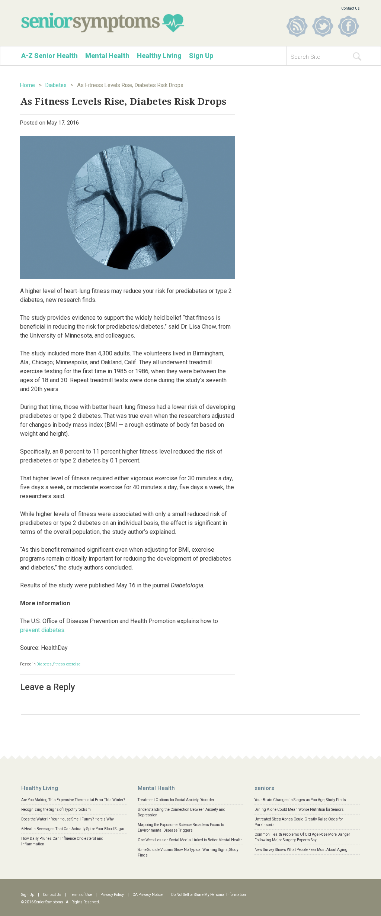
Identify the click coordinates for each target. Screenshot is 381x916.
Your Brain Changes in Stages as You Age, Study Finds (300, 800)
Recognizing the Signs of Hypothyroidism (56, 809)
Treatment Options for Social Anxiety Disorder (176, 800)
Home (27, 85)
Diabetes (56, 85)
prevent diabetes (42, 629)
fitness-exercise (66, 664)
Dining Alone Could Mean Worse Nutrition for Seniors (299, 809)
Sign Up (201, 55)
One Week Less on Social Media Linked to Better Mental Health (190, 840)
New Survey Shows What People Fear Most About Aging (301, 850)
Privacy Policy (112, 895)
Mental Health (107, 55)
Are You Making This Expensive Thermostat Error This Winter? (73, 800)
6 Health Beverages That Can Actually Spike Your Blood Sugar (73, 829)
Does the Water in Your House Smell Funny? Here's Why (67, 819)
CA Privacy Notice (147, 895)
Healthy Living (159, 55)
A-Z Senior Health (49, 55)
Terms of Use (81, 895)
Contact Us (350, 8)
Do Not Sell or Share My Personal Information (208, 895)
